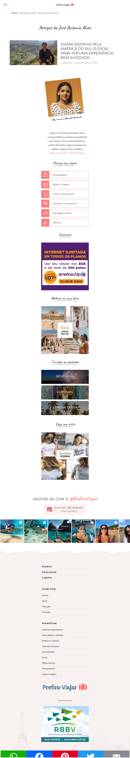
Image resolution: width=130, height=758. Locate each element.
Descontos (49, 572)
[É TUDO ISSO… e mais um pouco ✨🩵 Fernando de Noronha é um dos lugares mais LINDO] (107, 531)
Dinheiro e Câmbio (50, 640)
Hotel (44, 600)
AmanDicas (49, 623)
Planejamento (48, 668)
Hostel (45, 595)
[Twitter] (91, 754)
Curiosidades (48, 651)
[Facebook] (39, 754)
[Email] (116, 754)
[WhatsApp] (13, 754)
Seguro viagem (49, 674)
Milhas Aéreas (48, 663)
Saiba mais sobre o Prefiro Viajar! (67, 153)
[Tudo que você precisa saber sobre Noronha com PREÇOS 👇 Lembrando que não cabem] (59, 531)
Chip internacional (50, 646)
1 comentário (66, 62)
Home (14, 12)
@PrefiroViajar (83, 498)
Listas (45, 657)
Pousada (46, 606)
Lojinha (47, 577)
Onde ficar (49, 589)
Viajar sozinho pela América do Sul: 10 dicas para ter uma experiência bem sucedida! (86, 51)
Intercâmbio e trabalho (53, 635)
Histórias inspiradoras (52, 629)
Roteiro (47, 566)
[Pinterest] (65, 754)
